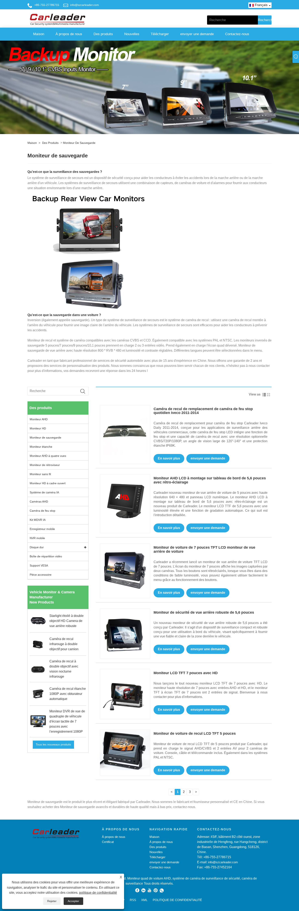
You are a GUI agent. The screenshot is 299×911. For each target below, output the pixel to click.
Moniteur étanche (41, 446)
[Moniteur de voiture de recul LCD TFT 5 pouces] (125, 749)
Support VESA (39, 565)
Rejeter (52, 901)
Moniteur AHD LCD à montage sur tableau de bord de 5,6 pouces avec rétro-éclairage (210, 480)
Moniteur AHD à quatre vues (48, 455)
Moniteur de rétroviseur (45, 465)
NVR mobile (37, 538)
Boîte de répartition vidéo (46, 556)
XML (144, 900)
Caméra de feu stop (42, 510)
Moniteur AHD (39, 419)
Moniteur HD (38, 428)
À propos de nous (69, 34)
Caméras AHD (39, 501)
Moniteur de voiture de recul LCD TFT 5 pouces (195, 733)
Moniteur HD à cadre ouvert (47, 483)
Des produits (103, 34)
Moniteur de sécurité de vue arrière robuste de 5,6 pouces (204, 612)
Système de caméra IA (44, 492)
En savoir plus (169, 458)
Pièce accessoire (40, 574)
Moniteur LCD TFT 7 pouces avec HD (186, 673)
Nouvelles (131, 34)
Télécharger (160, 34)
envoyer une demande (197, 34)
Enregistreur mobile (42, 529)
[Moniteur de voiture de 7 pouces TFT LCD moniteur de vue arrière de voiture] (125, 568)
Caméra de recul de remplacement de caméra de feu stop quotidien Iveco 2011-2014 (203, 411)
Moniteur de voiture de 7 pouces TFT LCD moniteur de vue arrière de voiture (204, 549)
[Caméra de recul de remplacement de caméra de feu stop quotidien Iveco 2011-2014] (125, 429)
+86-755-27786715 (46, 4)
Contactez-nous (237, 34)
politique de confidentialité (98, 892)
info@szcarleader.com (84, 4)
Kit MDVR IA (38, 519)
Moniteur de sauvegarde (79, 142)
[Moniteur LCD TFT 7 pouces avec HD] (125, 694)
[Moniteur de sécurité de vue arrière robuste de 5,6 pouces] (125, 633)
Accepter (73, 901)
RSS (133, 900)
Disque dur (37, 547)
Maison (38, 34)
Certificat (108, 842)
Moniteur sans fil (40, 474)
